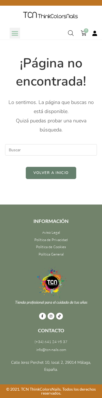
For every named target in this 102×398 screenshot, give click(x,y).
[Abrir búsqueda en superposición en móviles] (71, 33)
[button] (15, 33)
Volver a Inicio (51, 172)
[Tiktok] (59, 316)
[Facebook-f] (42, 316)
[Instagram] (51, 316)
